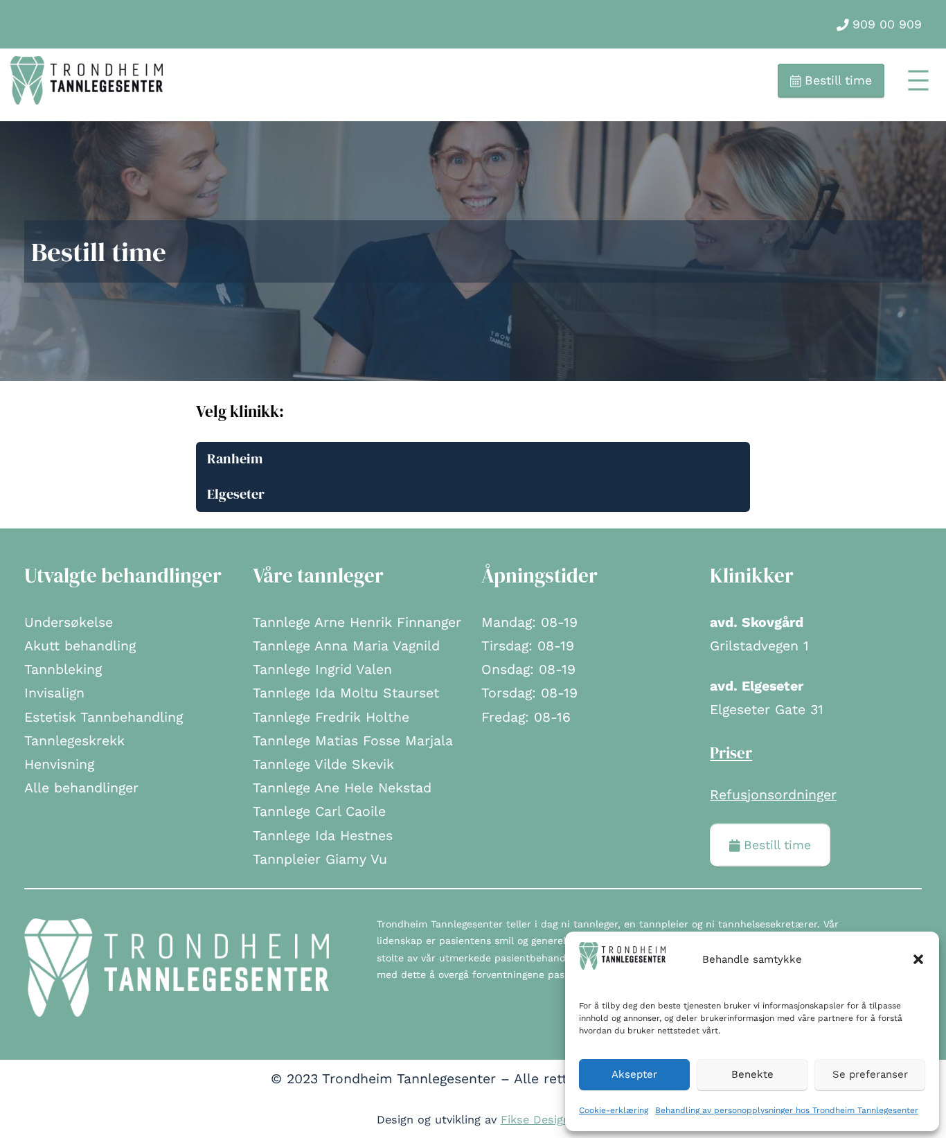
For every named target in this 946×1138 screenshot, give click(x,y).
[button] (918, 959)
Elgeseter (236, 494)
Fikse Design (535, 1119)
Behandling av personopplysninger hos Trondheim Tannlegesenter (786, 1110)
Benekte (752, 1074)
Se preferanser (870, 1074)
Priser (731, 753)
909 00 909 (885, 24)
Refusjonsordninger (773, 795)
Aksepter (634, 1074)
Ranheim (234, 459)
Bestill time (836, 80)
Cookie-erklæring (613, 1110)
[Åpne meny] (918, 80)
